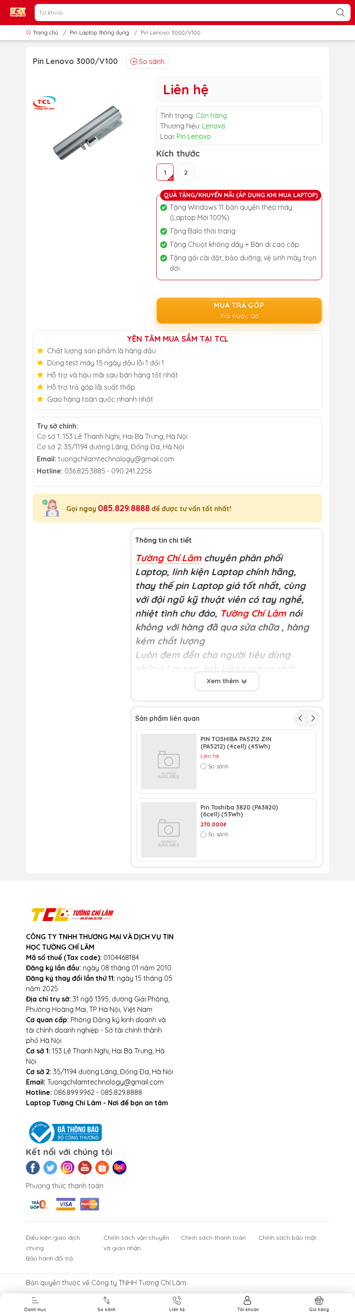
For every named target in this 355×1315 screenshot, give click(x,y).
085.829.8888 (124, 507)
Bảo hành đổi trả (49, 1258)
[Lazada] (119, 1167)
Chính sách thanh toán (213, 1237)
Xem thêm (224, 681)
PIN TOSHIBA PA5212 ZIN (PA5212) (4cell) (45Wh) (235, 743)
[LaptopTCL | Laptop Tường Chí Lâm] (18, 12)
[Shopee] (102, 1167)
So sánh (152, 61)
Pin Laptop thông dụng (99, 32)
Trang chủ (45, 32)
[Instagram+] (67, 1167)
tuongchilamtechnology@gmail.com (116, 458)
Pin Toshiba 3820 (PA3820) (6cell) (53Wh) (239, 811)
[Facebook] (33, 1167)
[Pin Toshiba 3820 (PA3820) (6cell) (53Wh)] (169, 830)
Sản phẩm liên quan (167, 718)
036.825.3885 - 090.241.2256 (108, 471)
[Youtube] (85, 1167)
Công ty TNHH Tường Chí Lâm (138, 1282)
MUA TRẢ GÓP (239, 310)
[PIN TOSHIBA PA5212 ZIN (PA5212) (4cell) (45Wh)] (169, 761)
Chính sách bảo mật (287, 1237)
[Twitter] (50, 1167)
